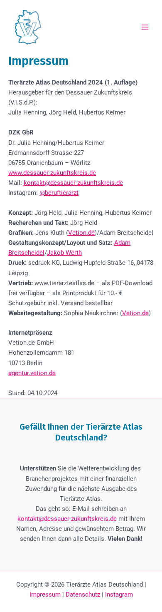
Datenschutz (83, 594)
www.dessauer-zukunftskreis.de (52, 173)
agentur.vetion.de (32, 373)
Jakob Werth (64, 252)
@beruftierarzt (59, 193)
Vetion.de (81, 232)
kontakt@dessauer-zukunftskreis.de (73, 183)
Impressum (45, 594)
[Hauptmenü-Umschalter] (145, 27)
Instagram (119, 594)
